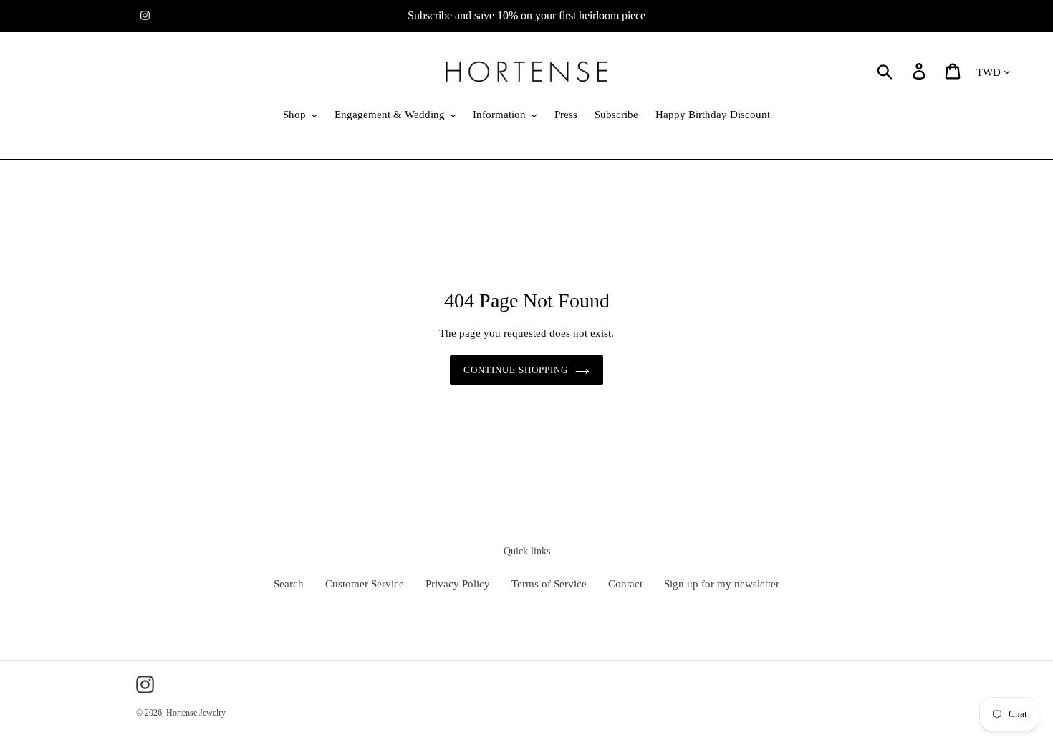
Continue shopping (516, 370)
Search (289, 584)
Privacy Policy (457, 584)
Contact (625, 584)
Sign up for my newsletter (721, 584)
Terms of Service (549, 584)
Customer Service (364, 584)
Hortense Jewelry (196, 713)
